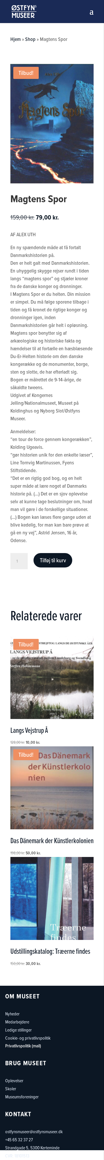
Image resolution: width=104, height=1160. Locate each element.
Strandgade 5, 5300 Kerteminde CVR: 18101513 (32, 1151)
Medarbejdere (17, 1022)
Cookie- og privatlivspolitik (28, 1038)
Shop (30, 39)
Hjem (15, 39)
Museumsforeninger (22, 1096)
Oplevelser (14, 1080)
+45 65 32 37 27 (19, 1139)
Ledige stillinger (18, 1030)
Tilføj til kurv (53, 560)
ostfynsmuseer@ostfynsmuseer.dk (34, 1131)
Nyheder (12, 1013)
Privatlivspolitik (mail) (23, 1045)
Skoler (10, 1088)
